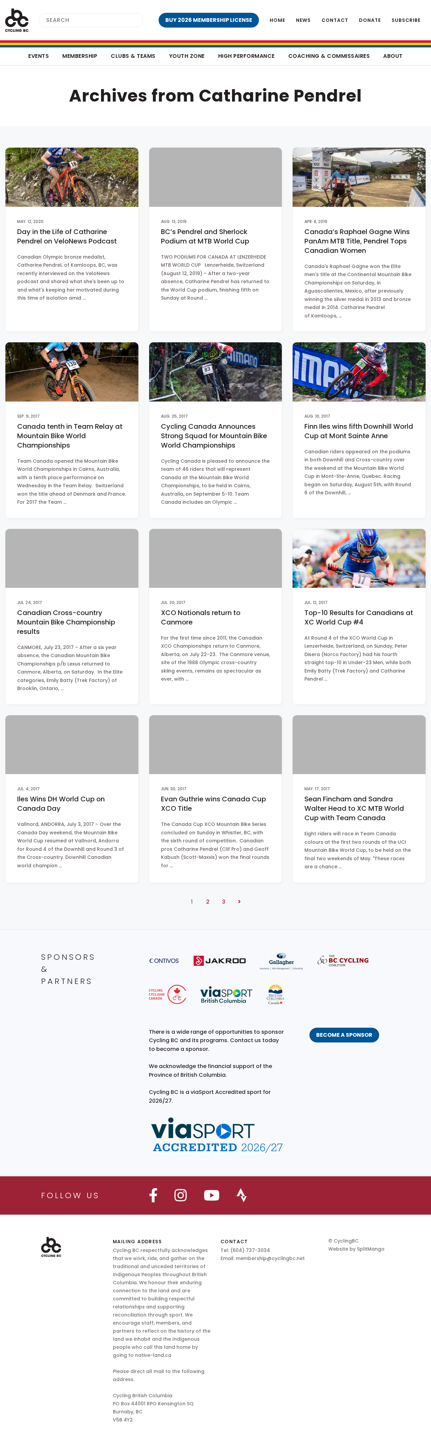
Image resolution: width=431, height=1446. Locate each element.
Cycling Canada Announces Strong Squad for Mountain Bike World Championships (214, 436)
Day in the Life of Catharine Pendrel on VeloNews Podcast (67, 236)
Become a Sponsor (344, 1035)
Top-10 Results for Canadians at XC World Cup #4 (358, 617)
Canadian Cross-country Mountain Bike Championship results (66, 622)
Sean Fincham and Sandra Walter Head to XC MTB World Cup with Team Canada (354, 808)
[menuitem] (209, 20)
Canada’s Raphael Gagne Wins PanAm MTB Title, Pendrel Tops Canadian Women (357, 241)
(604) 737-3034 (250, 1250)
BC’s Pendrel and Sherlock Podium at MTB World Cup (205, 236)
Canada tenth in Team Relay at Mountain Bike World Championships (70, 436)
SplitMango (371, 1249)
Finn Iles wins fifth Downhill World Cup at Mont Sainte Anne (358, 431)
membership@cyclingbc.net (270, 1258)
